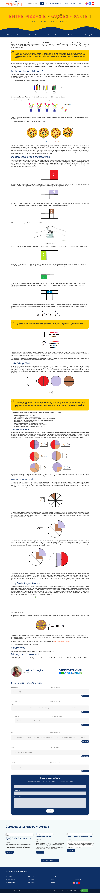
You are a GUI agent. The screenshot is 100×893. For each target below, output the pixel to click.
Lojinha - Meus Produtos (57, 877)
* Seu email (17, 790)
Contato (80, 3)
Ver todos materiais (50, 860)
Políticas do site (77, 879)
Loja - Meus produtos (53, 3)
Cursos (65, 3)
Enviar (50, 811)
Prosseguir (85, 891)
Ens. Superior (89, 35)
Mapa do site (76, 877)
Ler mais (9, 852)
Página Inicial (9, 877)
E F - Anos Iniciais (41, 22)
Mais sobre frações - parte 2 (61, 641)
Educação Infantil (12, 35)
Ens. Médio (71, 35)
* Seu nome (17, 784)
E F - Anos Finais (59, 22)
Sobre (73, 3)
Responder (85, 695)
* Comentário (18, 797)
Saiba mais (79, 890)
